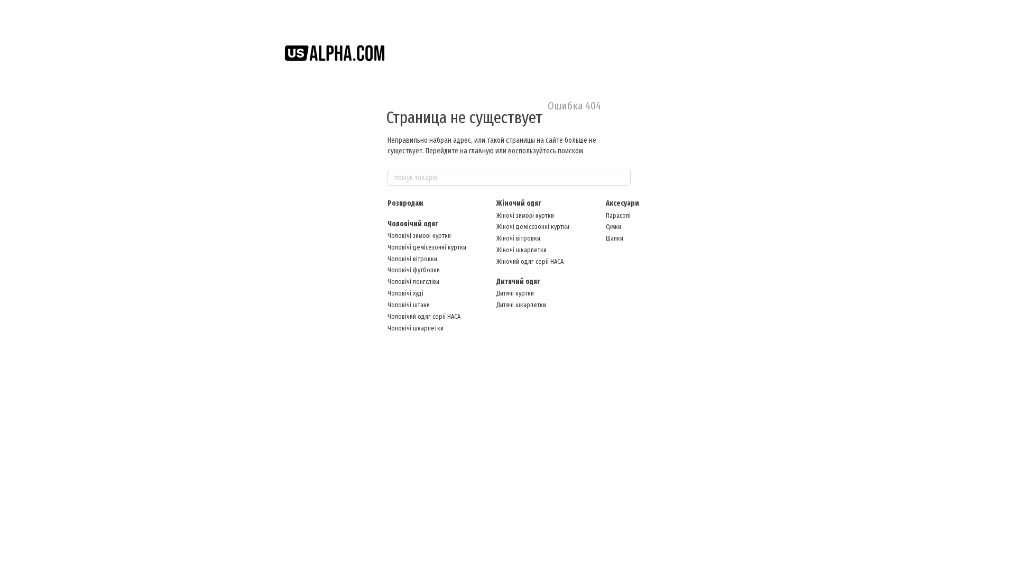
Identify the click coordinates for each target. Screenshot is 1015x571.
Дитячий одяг (518, 281)
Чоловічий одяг (412, 223)
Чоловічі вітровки (412, 259)
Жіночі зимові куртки (525, 215)
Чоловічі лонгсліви (413, 282)
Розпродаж (405, 203)
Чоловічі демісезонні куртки (426, 247)
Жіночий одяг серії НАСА (530, 261)
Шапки (614, 238)
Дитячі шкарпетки (521, 305)
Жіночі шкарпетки (521, 250)
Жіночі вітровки (518, 238)
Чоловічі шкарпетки (415, 328)
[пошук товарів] (622, 178)
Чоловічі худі (405, 293)
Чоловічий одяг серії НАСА (423, 316)
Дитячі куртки (515, 293)
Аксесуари (622, 203)
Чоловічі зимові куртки (419, 236)
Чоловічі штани (408, 305)
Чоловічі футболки (413, 270)
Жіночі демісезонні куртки (532, 227)
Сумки (613, 227)
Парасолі (618, 215)
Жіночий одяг (518, 203)
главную (481, 150)
